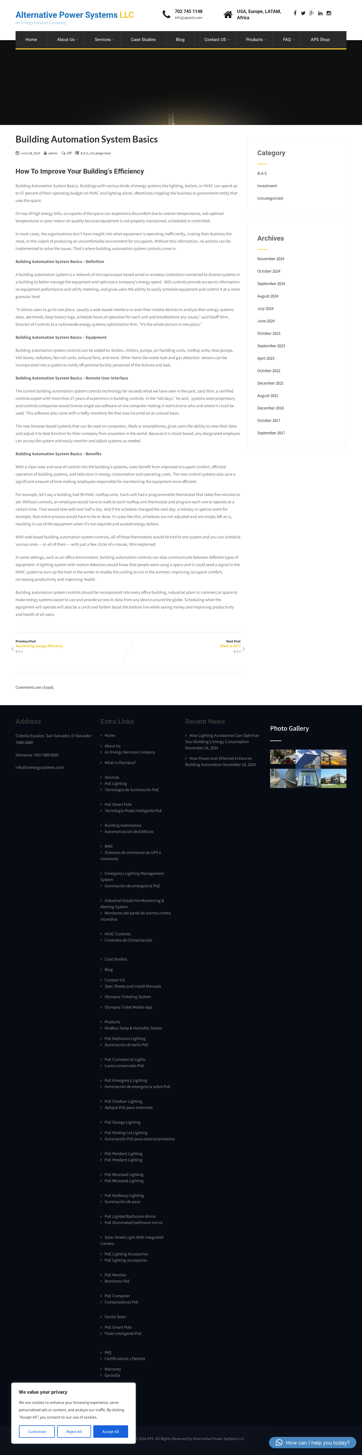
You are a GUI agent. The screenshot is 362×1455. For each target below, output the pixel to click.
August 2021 (267, 395)
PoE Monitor (115, 1274)
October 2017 (268, 420)
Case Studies (143, 39)
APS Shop (320, 39)
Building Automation (123, 825)
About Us (66, 39)
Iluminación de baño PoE (126, 1044)
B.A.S (84, 153)
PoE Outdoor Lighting (124, 1101)
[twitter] (303, 13)
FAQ (287, 39)
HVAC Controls (117, 933)
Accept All (110, 1431)
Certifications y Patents (125, 1358)
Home (31, 39)
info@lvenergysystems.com (40, 767)
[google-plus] (311, 13)
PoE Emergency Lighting (126, 1080)
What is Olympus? (120, 762)
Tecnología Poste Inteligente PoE (133, 810)
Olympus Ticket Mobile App (128, 1007)
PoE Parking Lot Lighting (126, 1132)
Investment (267, 185)
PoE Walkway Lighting (124, 1195)
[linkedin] (320, 13)
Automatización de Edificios (129, 831)
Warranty (113, 1369)
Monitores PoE (117, 1281)
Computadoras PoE (122, 1302)
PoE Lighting (116, 783)
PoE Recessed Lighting (124, 1174)
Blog (180, 39)
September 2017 (271, 432)
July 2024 (265, 308)
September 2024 (271, 283)
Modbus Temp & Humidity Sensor (133, 1028)
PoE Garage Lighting (123, 1122)
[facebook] (294, 13)
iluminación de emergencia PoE (132, 885)
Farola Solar (115, 1316)
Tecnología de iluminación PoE (132, 789)
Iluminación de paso (122, 1201)
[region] (73, 1413)
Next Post (230, 643)
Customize (37, 1431)
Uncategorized (100, 153)
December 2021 (270, 383)
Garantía (112, 1375)
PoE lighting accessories (126, 1260)
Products (254, 39)
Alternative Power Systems (75, 15)
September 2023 (271, 345)
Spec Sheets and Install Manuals (133, 986)
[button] (312, 1442)
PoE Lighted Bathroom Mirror (130, 1216)
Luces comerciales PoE (124, 1065)
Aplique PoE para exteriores (129, 1107)
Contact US (215, 39)
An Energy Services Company (130, 752)
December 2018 (270, 408)
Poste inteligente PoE (123, 1333)
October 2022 (268, 370)
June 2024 (266, 320)
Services (103, 39)
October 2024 (268, 271)
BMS (109, 846)
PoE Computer (117, 1295)
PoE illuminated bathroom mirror (134, 1222)
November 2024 (270, 258)
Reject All (74, 1431)
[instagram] (328, 13)
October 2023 (268, 333)
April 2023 (265, 358)
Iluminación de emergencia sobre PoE (138, 1086)
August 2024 (267, 296)
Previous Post (39, 643)
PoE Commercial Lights (125, 1059)
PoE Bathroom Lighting (125, 1038)
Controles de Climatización (128, 940)
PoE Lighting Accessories (126, 1254)
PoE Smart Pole (118, 804)
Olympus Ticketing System (128, 996)
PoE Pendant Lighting (124, 1153)
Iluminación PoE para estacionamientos (140, 1138)
